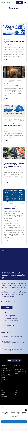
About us (3, 390)
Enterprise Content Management (11, 120)
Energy (16, 374)
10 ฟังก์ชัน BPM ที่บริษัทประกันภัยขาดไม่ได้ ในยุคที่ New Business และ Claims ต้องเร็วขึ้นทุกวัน (14, 43)
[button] (26, 410)
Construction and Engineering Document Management (7, 375)
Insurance (21, 36)
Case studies (18, 392)
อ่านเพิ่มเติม (6, 59)
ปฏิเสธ (14, 426)
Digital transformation (14, 37)
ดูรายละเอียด (14, 430)
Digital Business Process (5, 371)
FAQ (16, 394)
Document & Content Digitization (6, 368)
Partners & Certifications (4, 397)
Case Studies (6, 81)
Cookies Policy (10, 433)
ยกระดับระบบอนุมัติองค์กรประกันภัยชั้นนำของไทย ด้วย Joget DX (13, 208)
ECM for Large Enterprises (5, 380)
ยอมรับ (14, 422)
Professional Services (20, 371)
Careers (3, 394)
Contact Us (4, 388)
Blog (16, 390)
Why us (3, 392)
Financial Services (11, 81)
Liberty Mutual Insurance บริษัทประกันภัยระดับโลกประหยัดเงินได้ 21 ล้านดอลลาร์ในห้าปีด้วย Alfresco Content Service (14, 165)
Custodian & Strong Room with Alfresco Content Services (12, 84)
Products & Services (20, 388)
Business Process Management (7, 38)
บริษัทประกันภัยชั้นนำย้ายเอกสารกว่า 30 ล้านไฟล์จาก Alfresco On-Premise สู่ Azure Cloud (14, 125)
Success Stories (22, 120)
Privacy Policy (16, 433)
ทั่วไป (25, 36)
